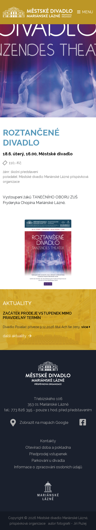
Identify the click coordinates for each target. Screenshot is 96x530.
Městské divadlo (56, 153)
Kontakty (48, 441)
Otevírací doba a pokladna (48, 447)
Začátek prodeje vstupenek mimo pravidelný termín (37, 315)
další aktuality (14, 336)
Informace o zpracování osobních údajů (48, 467)
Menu (87, 12)
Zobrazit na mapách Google (44, 422)
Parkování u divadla (48, 460)
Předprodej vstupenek (48, 454)
